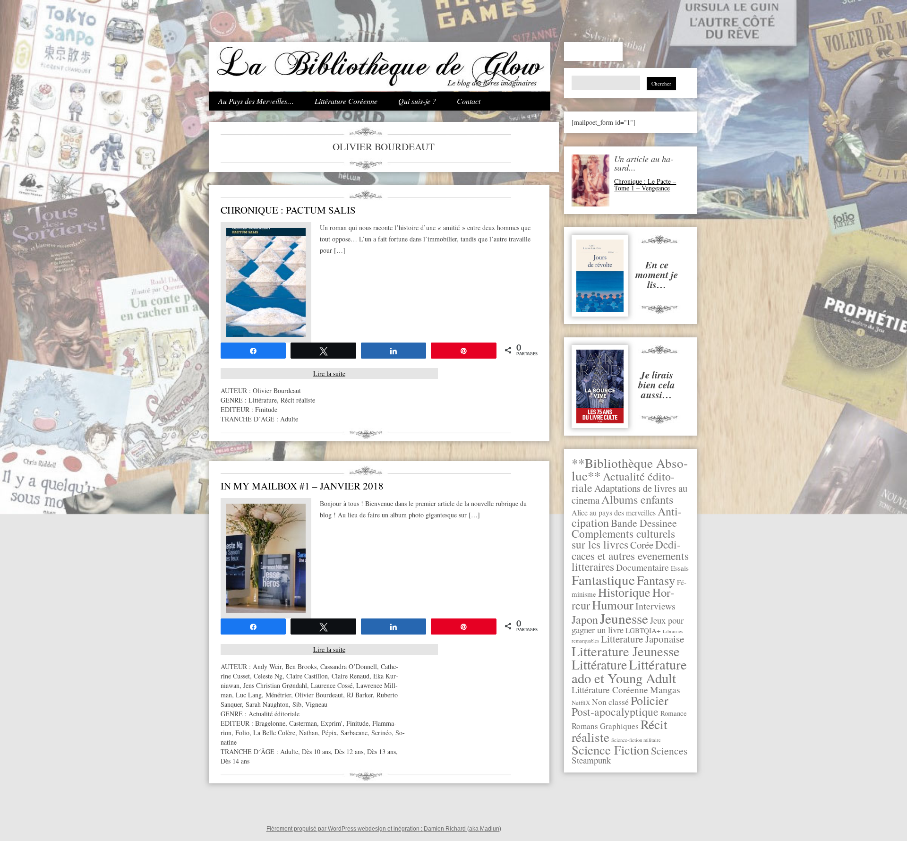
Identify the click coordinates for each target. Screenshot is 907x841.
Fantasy (656, 580)
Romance (673, 713)
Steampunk (591, 760)
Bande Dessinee (644, 523)
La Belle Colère (274, 732)
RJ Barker (360, 694)
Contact (468, 101)
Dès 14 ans (235, 760)
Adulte (289, 418)
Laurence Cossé (331, 685)
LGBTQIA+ (643, 630)
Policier (649, 700)
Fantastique (603, 579)
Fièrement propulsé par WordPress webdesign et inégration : (345, 828)
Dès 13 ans (381, 751)
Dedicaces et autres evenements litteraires (630, 555)
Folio (242, 732)
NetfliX (581, 702)
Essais (680, 568)
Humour (612, 604)
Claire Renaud (350, 675)
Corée (641, 544)
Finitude (266, 409)
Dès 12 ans (348, 751)
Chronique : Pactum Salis (288, 209)
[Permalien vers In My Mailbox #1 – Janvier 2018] (266, 610)
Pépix (329, 732)
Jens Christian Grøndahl (275, 685)
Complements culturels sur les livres (623, 539)
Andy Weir (267, 666)
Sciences (669, 750)
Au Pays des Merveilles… (256, 101)
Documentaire (642, 567)
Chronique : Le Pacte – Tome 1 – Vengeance (645, 184)
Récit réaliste (298, 399)
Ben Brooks (301, 666)
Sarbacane (354, 732)
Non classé (610, 701)
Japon (585, 619)
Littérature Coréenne (346, 101)
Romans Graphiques (605, 726)
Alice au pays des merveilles (614, 512)
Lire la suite (329, 373)
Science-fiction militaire (636, 740)
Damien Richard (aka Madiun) (462, 828)
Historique (624, 592)
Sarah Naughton (267, 704)
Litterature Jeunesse (626, 651)
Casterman (303, 723)
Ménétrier (278, 694)
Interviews (655, 606)
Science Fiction (610, 749)
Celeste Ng (268, 675)
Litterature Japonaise (642, 638)
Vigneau (316, 704)
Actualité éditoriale (273, 713)
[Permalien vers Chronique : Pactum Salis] (266, 334)
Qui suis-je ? (417, 101)
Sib (296, 704)
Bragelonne (270, 723)
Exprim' (331, 723)
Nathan (308, 732)
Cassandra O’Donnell (348, 666)
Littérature (599, 664)
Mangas (665, 689)
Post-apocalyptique (615, 711)
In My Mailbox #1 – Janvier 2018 (302, 485)
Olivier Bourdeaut (277, 390)
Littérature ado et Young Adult (629, 671)
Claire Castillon (307, 675)
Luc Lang (249, 694)
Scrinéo (381, 732)
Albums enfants (637, 499)
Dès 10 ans (316, 751)
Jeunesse (624, 618)
